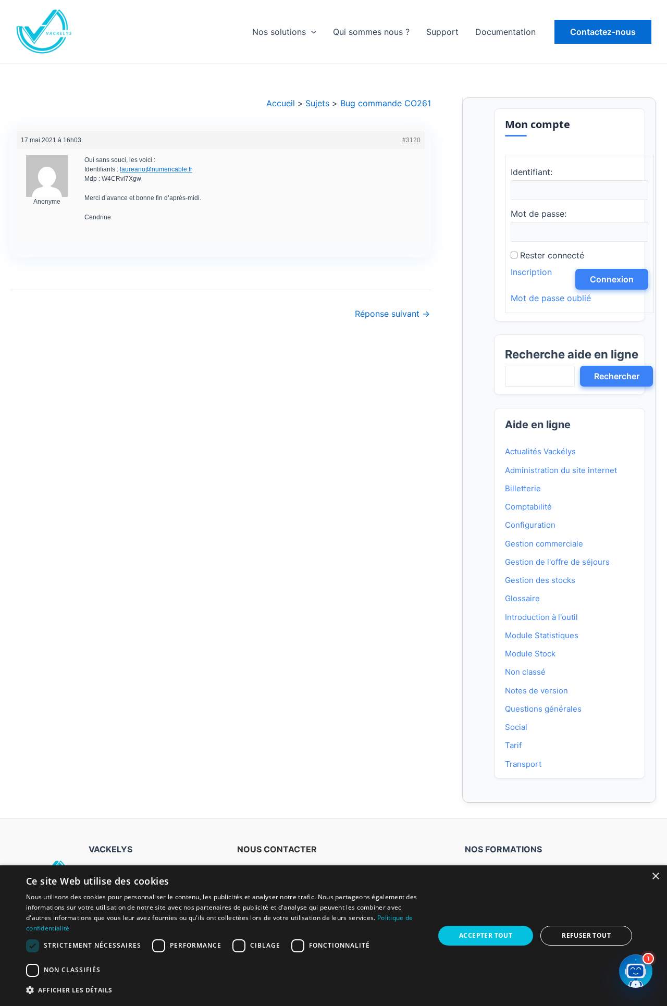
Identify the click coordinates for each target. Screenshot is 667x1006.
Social (516, 727)
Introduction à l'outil (541, 617)
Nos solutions (279, 32)
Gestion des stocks (540, 580)
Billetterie (523, 488)
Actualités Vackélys (540, 451)
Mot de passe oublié (551, 298)
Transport (523, 764)
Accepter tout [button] (485, 935)
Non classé (525, 672)
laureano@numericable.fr (156, 169)
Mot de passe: (538, 213)
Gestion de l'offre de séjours (557, 562)
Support (442, 32)
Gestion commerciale (544, 544)
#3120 (411, 140)
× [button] (655, 876)
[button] (602, 32)
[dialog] (333, 935)
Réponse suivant (392, 313)
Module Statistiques (541, 635)
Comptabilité (528, 507)
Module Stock (530, 654)
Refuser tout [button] (586, 935)
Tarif (513, 745)
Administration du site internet (561, 470)
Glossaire (522, 598)
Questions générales (543, 709)
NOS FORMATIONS (503, 849)
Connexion (612, 279)
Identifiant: (531, 172)
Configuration (530, 525)
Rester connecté (552, 255)
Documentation (505, 32)
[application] (311, 32)
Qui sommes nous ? (371, 32)
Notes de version (536, 690)
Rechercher (616, 376)
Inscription (531, 272)
